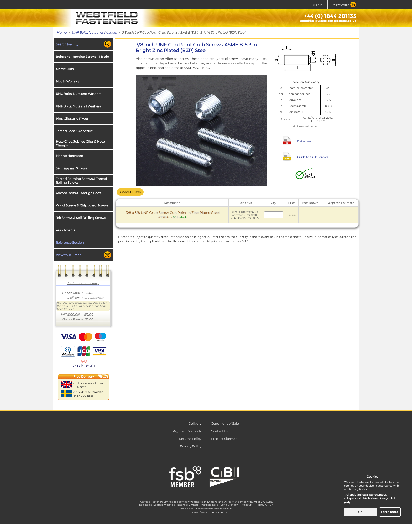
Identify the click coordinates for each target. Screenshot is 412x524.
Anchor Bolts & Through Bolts (78, 193)
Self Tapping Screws (71, 168)
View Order (341, 4)
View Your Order (68, 255)
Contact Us (219, 431)
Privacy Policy (190, 446)
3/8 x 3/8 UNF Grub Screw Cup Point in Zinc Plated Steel (173, 215)
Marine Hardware (69, 156)
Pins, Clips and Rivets (72, 118)
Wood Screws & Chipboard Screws (82, 205)
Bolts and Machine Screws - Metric (82, 56)
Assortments (65, 230)
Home (62, 32)
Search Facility (67, 44)
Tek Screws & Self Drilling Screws (81, 218)
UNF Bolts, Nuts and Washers (94, 32)
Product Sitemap (224, 439)
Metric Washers (67, 81)
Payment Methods (187, 431)
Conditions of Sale (225, 423)
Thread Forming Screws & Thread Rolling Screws (81, 180)
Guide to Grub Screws (312, 157)
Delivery (194, 423)
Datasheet (304, 141)
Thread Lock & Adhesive (74, 131)
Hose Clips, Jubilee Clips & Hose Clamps (80, 143)
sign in (318, 4)
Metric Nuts (65, 69)
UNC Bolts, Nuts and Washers (78, 94)
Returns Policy (190, 439)
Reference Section (70, 242)
